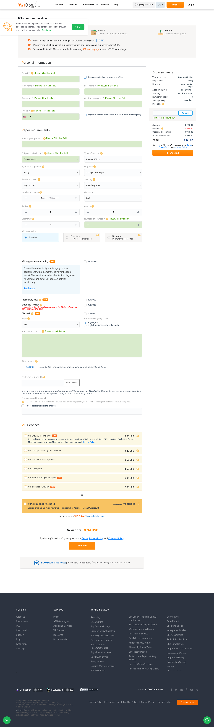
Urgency (88, 167)
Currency (88, 192)
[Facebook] (171, 690)
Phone (25, 111)
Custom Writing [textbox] (93, 159)
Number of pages (30, 192)
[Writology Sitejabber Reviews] (23, 689)
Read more (29, 288)
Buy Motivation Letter (101, 652)
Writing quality (29, 231)
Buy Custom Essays (100, 626)
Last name (89, 86)
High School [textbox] (29, 185)
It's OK (78, 26)
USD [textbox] (88, 198)
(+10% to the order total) (81, 237)
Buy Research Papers (101, 640)
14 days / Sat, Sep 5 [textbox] (95, 172)
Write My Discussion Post (103, 635)
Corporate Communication (180, 648)
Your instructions (30, 331)
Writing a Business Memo (141, 629)
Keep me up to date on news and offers (105, 77)
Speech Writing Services (141, 664)
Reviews (105, 4)
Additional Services (62, 626)
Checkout (82, 545)
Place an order (60, 639)
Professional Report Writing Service (142, 658)
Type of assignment (31, 167)
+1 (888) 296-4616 (144, 5)
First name (27, 86)
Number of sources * (94, 219)
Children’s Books (175, 626)
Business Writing (175, 635)
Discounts (58, 635)
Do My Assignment (100, 657)
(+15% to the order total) (122, 237)
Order (175, 4)
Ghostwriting (97, 622)
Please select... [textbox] (31, 159)
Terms (85, 538)
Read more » (47, 30)
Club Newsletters (175, 644)
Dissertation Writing (176, 662)
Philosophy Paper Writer (140, 647)
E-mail (25, 73)
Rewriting (95, 617)
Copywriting (173, 617)
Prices (56, 617)
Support (20, 635)
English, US (93, 322)
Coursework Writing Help (103, 631)
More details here (95, 516)
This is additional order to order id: (41, 406)
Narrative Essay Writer (140, 642)
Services (59, 4)
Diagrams (26, 219)
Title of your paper (31, 138)
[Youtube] (191, 690)
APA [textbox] (26, 324)
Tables (25, 206)
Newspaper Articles (176, 630)
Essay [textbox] (26, 172)
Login (191, 4)
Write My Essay (98, 670)
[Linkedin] (181, 690)
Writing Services (100, 609)
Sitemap (20, 648)
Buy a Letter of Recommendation (100, 646)
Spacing (88, 179)
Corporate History (175, 657)
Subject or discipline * (32, 153)
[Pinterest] (186, 690)
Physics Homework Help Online (144, 668)
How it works (22, 630)
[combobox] (25, 117)
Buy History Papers (138, 652)
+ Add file (30, 367)
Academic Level (29, 179)
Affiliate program (61, 621)
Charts (87, 206)
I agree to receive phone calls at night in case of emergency (114, 115)
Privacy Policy (89, 442)
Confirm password (93, 98)
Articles (170, 666)
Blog (116, 4)
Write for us (22, 644)
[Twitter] (176, 690)
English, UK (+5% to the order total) (103, 325)
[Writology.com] (29, 4)
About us (20, 617)
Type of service (91, 153)
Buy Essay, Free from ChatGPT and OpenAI (144, 618)
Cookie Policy (147, 702)
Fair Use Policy (130, 702)
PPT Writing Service (138, 633)
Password (26, 98)
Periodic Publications (177, 639)
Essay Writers (97, 661)
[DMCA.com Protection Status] (89, 689)
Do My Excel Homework (140, 638)
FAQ (18, 626)
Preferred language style (96, 319)
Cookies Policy (115, 538)
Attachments (28, 361)
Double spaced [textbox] (93, 185)
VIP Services (59, 630)
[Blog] (197, 690)
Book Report (173, 621)
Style (24, 319)
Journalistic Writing (176, 653)
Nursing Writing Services (103, 666)
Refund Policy (165, 702)
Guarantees (22, 621)
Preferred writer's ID (32, 377)
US (159, 4)
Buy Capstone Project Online (143, 624)
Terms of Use (113, 702)
